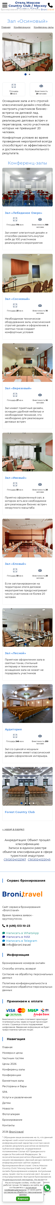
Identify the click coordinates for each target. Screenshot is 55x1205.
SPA (4, 1091)
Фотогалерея (11, 1114)
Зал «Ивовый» (15, 478)
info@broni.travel (18, 944)
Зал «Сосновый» (17, 299)
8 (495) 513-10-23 (18, 926)
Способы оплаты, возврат (19, 968)
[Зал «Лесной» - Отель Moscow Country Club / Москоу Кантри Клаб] (27, 627)
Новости (7, 1108)
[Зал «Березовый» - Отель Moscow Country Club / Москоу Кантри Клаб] (27, 362)
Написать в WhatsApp (22, 933)
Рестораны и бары (14, 1086)
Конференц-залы (44, 27)
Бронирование (12, 1119)
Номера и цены (12, 1052)
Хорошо (23, 1198)
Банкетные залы (13, 1080)
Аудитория (13, 729)
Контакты (8, 1125)
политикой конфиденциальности (20, 1188)
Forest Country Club (20, 812)
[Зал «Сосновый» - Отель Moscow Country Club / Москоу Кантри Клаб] (27, 273)
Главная (5, 27)
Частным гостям (13, 1058)
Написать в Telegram (21, 941)
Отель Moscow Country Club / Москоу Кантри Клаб (28, 5)
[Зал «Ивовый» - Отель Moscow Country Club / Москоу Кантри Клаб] (27, 452)
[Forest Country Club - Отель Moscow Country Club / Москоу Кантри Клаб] (27, 786)
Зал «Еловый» (15, 564)
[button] (25, 74)
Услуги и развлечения (17, 1097)
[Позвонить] (50, 5)
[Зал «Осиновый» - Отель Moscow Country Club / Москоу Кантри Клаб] (27, 52)
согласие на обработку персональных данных (23, 1193)
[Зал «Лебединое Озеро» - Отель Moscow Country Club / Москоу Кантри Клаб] (27, 187)
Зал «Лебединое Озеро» (23, 213)
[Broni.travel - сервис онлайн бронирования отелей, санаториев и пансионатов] (22, 894)
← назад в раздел (13, 829)
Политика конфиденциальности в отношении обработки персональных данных (27, 987)
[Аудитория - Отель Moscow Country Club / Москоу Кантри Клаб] (27, 703)
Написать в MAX (18, 937)
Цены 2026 (9, 1063)
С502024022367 (15, 859)
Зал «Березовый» (18, 388)
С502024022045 (39, 859)
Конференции (22, 27)
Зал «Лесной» (15, 653)
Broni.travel (16, 1131)
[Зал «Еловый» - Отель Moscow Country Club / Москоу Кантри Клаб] (27, 538)
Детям (6, 1103)
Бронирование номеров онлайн (23, 963)
